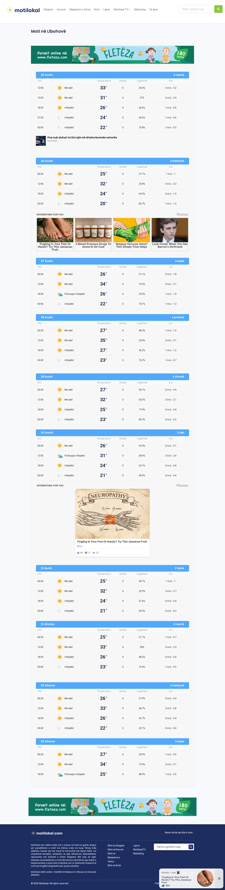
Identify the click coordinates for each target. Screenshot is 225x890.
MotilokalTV (139, 849)
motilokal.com (65, 863)
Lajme (106, 9)
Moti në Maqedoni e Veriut (114, 857)
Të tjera (153, 9)
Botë (96, 9)
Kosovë (61, 9)
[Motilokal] (23, 12)
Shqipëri (48, 9)
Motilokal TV (121, 9)
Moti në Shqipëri (116, 845)
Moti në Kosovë (116, 849)
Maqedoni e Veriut (79, 9)
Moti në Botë (114, 865)
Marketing (140, 9)
